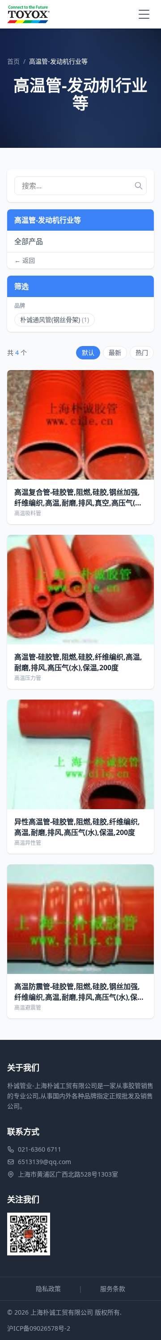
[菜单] (144, 14)
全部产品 (28, 241)
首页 (13, 61)
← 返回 (24, 260)
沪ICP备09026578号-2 (38, 1328)
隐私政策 (48, 1288)
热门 (142, 352)
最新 (115, 352)
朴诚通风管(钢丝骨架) (54, 319)
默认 (88, 352)
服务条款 (112, 1288)
